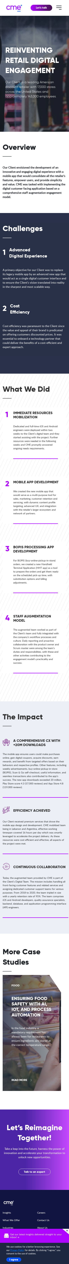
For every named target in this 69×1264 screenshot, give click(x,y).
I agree (13, 1259)
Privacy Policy (17, 1250)
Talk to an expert (34, 1171)
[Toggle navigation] (59, 7)
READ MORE (19, 1080)
